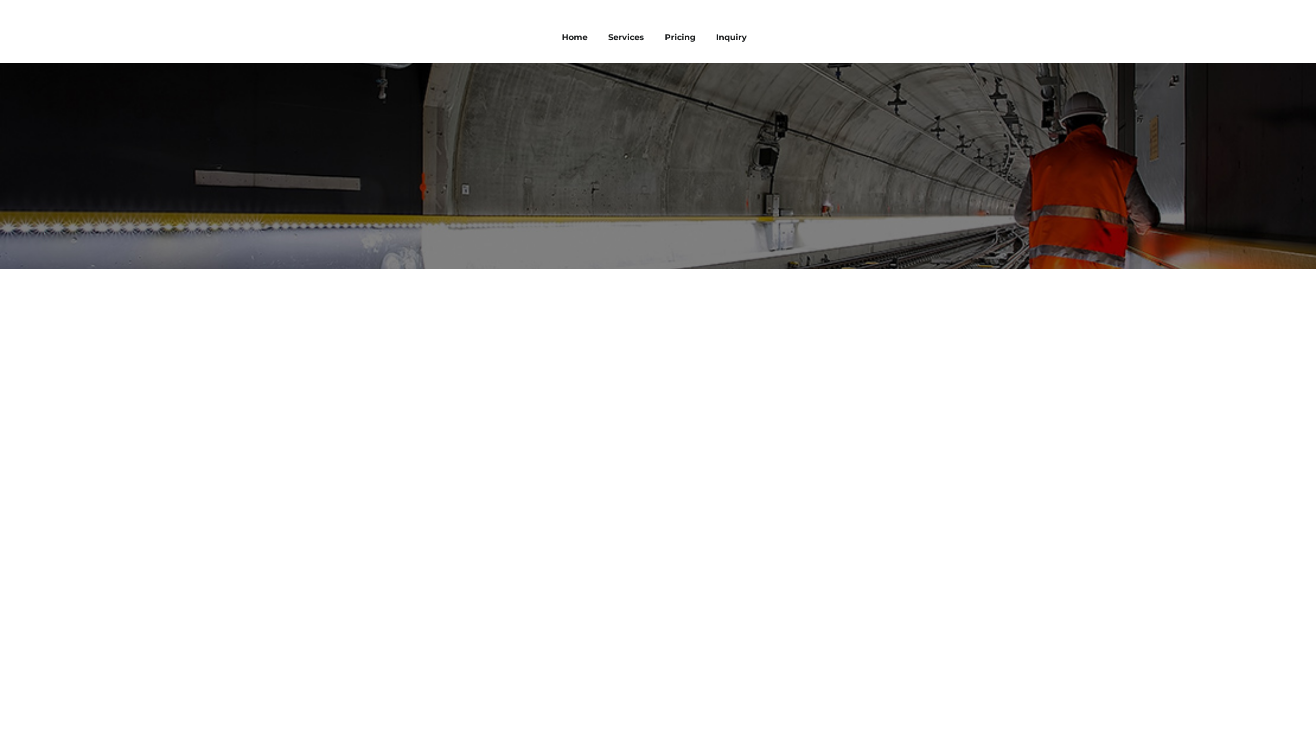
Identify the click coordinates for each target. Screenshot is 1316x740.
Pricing (680, 37)
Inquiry (731, 37)
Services (626, 37)
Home (575, 37)
